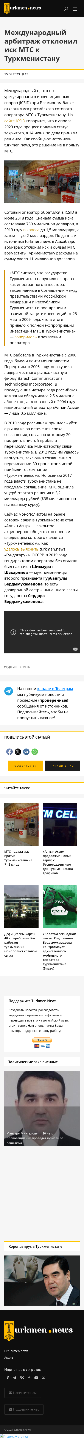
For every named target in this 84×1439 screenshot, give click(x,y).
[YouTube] (35, 1376)
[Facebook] (28, 1376)
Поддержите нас (26, 1409)
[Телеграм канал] (14, 1376)
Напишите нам (25, 1392)
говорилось (26, 336)
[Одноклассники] (7, 1376)
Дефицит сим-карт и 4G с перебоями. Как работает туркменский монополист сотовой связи (20, 944)
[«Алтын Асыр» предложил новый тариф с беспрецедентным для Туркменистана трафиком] (60, 845)
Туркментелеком (18, 667)
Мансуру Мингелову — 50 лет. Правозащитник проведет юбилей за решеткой (34, 1138)
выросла (31, 229)
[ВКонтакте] (21, 1376)
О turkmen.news (16, 1351)
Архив (8, 1357)
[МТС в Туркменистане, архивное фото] (42, 201)
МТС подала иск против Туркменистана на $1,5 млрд (18, 857)
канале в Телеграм (55, 688)
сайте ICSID (14, 120)
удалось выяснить (21, 549)
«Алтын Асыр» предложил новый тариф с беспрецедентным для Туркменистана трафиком (58, 862)
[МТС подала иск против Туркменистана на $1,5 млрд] (21, 845)
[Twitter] (42, 1376)
